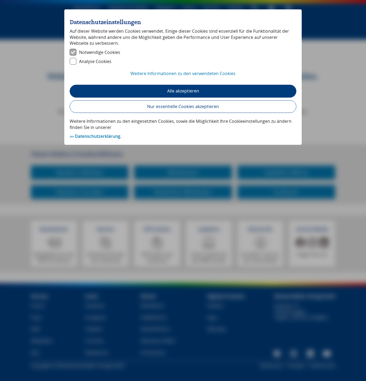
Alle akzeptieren (183, 91)
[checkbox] (183, 52)
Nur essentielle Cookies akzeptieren (183, 106)
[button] (183, 76)
